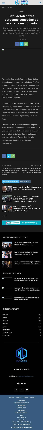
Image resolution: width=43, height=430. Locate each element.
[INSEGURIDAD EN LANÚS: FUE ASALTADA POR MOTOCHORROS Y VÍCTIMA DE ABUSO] (7, 208)
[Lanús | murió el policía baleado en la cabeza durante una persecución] (7, 189)
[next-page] (6, 216)
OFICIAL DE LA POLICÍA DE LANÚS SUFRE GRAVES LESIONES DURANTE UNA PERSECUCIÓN (26, 199)
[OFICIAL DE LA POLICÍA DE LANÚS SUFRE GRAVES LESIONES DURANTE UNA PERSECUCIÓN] (7, 198)
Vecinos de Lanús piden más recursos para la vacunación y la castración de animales (31, 170)
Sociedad (11, 397)
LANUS (4, 192)
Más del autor (24, 182)
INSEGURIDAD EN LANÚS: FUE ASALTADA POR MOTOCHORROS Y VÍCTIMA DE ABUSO (26, 208)
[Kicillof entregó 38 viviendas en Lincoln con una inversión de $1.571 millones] (7, 245)
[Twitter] (22, 44)
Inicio (3, 7)
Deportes (18, 397)
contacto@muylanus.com (26, 376)
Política (32, 397)
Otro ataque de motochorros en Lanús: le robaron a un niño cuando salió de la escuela (11, 171)
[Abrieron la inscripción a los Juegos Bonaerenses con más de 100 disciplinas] (7, 254)
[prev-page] (3, 216)
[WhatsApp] (26, 44)
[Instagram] (22, 390)
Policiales (9, 7)
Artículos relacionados (10, 182)
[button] (3, 2)
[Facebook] (17, 44)
